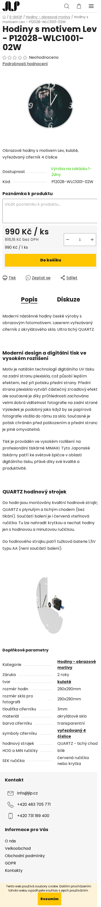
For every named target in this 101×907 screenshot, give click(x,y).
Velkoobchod (18, 848)
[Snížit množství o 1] (67, 239)
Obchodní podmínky (25, 856)
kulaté (64, 682)
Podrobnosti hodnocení (25, 64)
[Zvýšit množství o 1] (92, 239)
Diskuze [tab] (68, 299)
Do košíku (50, 260)
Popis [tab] (29, 299)
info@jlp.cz (27, 793)
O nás (10, 841)
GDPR (10, 863)
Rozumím (49, 898)
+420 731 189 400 (33, 816)
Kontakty (14, 870)
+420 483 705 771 (34, 804)
